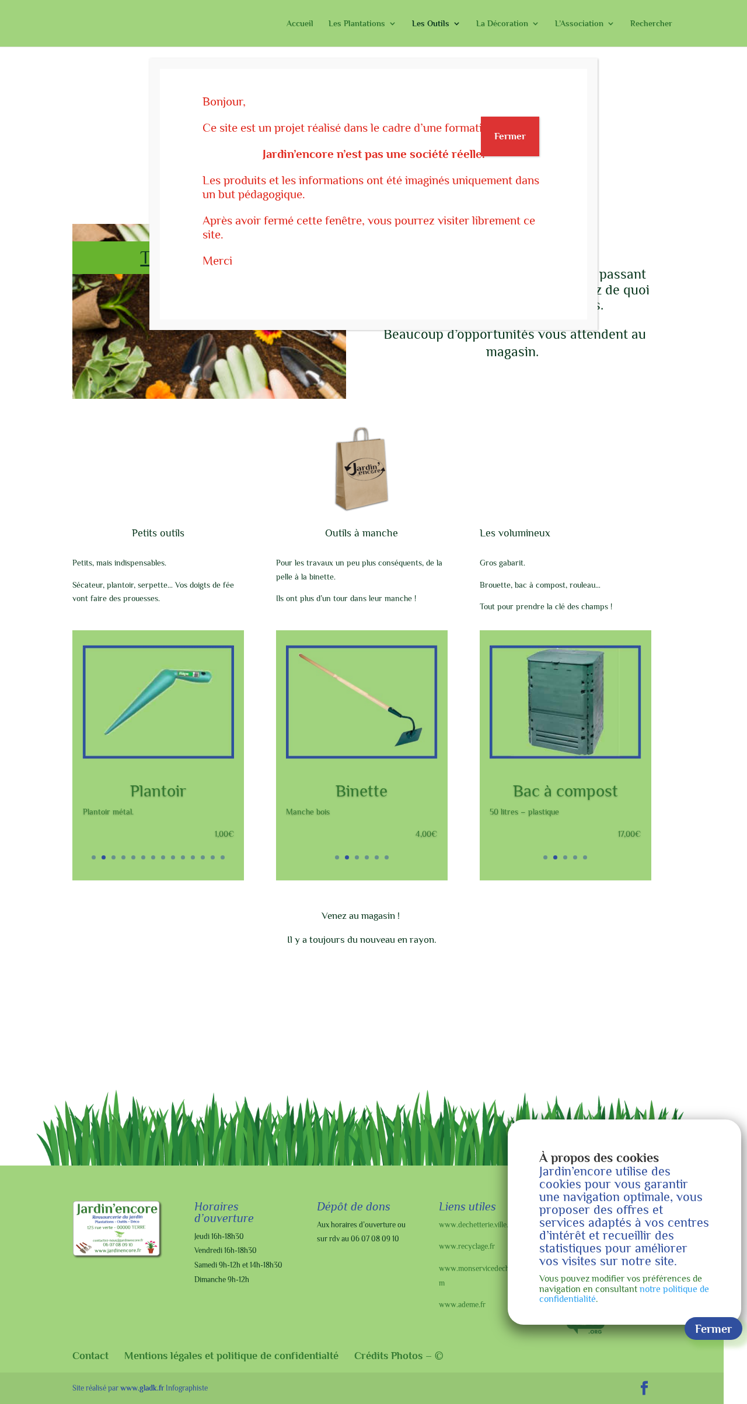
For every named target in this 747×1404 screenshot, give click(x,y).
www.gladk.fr (142, 1388)
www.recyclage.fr (467, 1246)
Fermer (510, 136)
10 (183, 857)
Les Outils (430, 23)
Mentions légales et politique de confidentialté (231, 1355)
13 (213, 857)
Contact (90, 1355)
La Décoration (502, 23)
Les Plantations (357, 23)
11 (193, 857)
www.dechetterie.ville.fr (476, 1224)
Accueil (300, 23)
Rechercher (651, 23)
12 (203, 857)
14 (223, 857)
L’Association (579, 23)
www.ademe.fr (462, 1304)
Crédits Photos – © (399, 1355)
